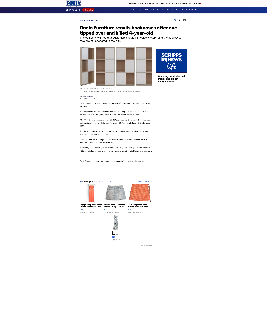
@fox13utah (80, 10)
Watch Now (194, 4)
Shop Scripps (180, 4)
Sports (169, 4)
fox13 (73, 10)
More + (197, 10)
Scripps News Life (89, 20)
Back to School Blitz (163, 10)
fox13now (70, 10)
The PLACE (189, 10)
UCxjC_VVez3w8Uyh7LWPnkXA (76, 10)
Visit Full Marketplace (145, 181)
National (149, 4)
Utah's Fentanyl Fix (178, 10)
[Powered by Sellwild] (149, 245)
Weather (160, 4)
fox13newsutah (67, 10)
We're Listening (150, 10)
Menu (131, 3)
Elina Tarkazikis (87, 97)
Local (141, 4)
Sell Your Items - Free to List (105, 182)
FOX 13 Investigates (137, 10)
